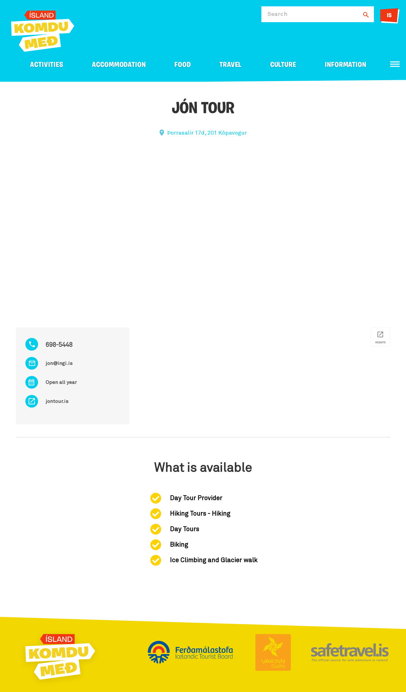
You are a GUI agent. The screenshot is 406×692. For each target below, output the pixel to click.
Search (277, 14)
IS (389, 16)
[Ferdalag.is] (42, 30)
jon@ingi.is (59, 363)
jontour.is (57, 401)
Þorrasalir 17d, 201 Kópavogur (207, 133)
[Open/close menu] (395, 64)
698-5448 (59, 345)
